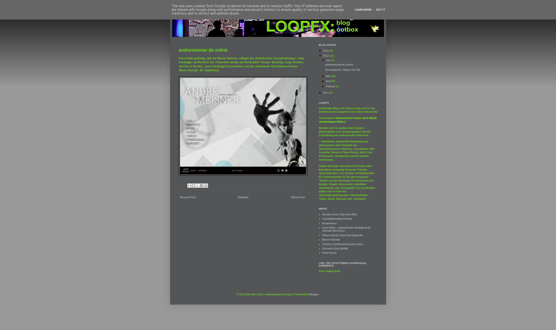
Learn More (363, 9)
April (329, 81)
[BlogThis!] (193, 185)
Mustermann (329, 223)
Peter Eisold (329, 252)
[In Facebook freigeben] (202, 185)
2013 (326, 50)
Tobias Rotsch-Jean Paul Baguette (342, 235)
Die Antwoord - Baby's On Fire (342, 69)
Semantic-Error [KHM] (335, 248)
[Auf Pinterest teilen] (206, 185)
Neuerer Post (187, 197)
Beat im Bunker (331, 239)
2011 (326, 92)
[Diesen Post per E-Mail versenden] (189, 185)
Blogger (313, 294)
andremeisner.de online (339, 64)
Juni (328, 60)
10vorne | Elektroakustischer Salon (342, 244)
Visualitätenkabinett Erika (337, 218)
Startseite (243, 197)
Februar (331, 86)
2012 (326, 55)
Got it (380, 9)
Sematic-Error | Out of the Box (339, 214)
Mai (328, 76)
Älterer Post (298, 197)
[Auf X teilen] (197, 185)
